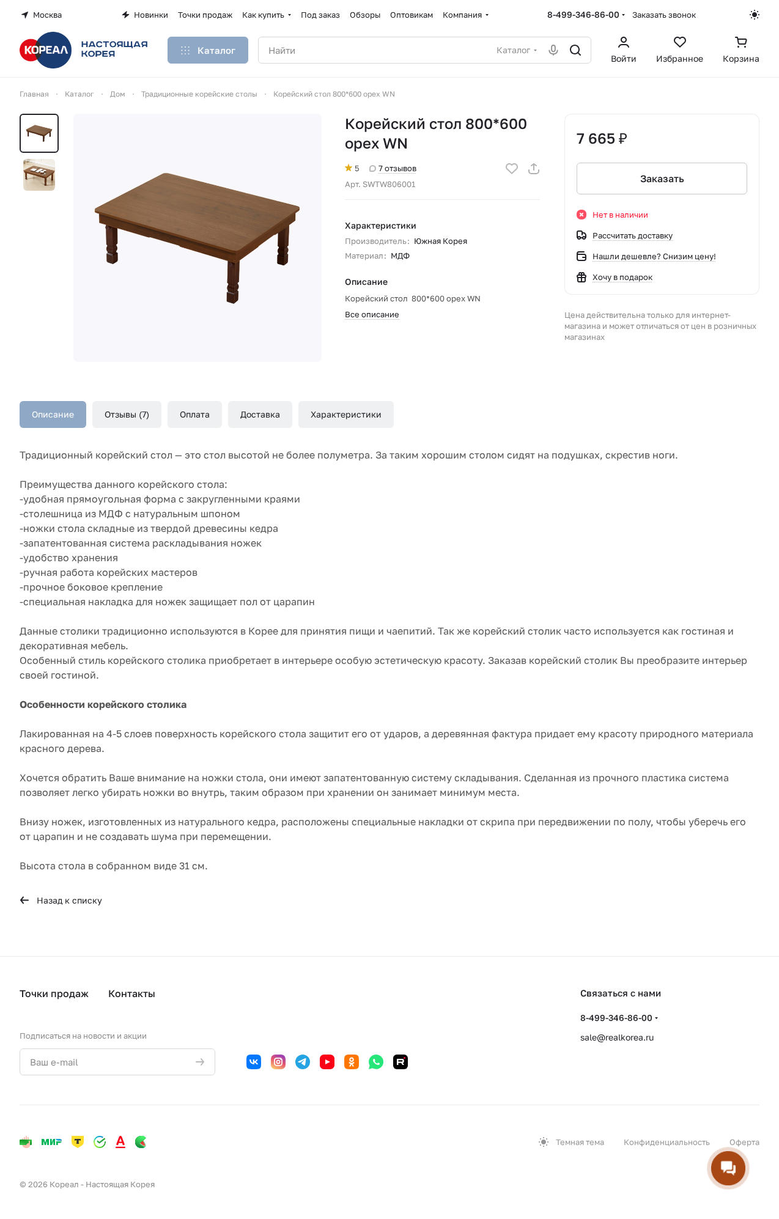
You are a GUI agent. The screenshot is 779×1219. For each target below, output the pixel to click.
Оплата (195, 414)
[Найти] (575, 50)
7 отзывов (397, 168)
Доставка (260, 414)
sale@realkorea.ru (617, 1037)
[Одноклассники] (351, 1062)
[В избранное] (512, 169)
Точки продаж (54, 993)
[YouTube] (327, 1062)
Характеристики (346, 414)
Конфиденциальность (667, 1142)
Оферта (744, 1142)
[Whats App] (376, 1062)
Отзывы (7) (127, 414)
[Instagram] (278, 1062)
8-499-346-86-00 (583, 14)
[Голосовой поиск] (553, 50)
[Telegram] (302, 1062)
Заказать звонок (664, 15)
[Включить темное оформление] (754, 15)
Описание (53, 414)
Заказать (662, 178)
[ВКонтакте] (253, 1062)
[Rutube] (400, 1062)
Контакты (131, 993)
